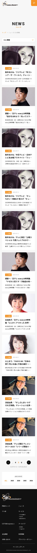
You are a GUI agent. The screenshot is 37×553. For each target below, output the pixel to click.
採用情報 (21, 534)
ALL (6, 481)
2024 (18, 481)
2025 (24, 481)
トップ (4, 33)
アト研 (4, 511)
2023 (12, 481)
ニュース (21, 506)
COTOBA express (7, 524)
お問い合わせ (6, 539)
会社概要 (4, 534)
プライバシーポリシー (25, 539)
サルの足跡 (21, 514)
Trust (20, 516)
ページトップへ (18, 547)
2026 (31, 481)
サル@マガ (21, 529)
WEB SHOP (21, 518)
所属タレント (6, 506)
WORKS (21, 527)
